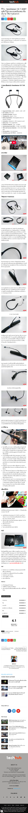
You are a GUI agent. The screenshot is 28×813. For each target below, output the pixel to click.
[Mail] (10, 797)
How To (9, 805)
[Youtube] (24, 797)
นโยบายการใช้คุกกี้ (14, 770)
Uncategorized (7, 6)
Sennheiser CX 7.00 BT (6, 632)
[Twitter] (21, 797)
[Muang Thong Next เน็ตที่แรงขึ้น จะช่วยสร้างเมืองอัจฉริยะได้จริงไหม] (4, 747)
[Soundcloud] (14, 797)
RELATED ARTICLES (6, 674)
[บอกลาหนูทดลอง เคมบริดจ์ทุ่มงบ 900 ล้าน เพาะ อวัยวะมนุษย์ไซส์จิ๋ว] (4, 688)
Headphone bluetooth (9, 631)
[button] (26, 2)
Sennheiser (17, 631)
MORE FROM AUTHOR (8, 677)
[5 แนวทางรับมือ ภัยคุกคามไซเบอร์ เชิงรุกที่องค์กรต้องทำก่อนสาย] (4, 694)
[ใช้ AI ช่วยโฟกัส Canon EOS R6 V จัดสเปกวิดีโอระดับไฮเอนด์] (4, 734)
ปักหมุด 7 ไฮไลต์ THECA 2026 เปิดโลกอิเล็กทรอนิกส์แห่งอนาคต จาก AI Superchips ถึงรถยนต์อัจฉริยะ (18, 728)
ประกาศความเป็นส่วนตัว (14, 769)
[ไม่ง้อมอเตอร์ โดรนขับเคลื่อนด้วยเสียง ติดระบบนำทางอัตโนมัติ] (4, 682)
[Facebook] (3, 797)
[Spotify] (17, 797)
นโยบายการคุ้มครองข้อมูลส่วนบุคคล (14, 768)
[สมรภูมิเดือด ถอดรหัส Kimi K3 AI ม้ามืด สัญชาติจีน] (4, 741)
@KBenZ (4, 15)
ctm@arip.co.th (16, 788)
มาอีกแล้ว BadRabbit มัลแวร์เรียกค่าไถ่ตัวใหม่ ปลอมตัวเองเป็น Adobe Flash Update (20, 649)
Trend (5, 805)
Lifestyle (17, 805)
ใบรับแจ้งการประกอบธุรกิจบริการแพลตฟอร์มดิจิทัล (14, 772)
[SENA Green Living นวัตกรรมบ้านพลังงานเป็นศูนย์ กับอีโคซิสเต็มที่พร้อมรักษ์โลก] (4, 722)
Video (13, 805)
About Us (22, 805)
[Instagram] (7, 797)
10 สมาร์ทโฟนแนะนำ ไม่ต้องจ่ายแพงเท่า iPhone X (7, 649)
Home (2, 6)
